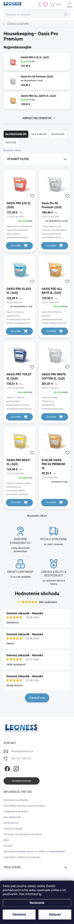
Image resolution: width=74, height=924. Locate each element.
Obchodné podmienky (16, 800)
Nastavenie (37, 902)
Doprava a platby (13, 828)
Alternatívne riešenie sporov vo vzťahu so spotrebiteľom (34, 851)
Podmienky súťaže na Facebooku (22, 857)
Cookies (8, 845)
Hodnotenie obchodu (37, 593)
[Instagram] (16, 768)
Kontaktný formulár (21, 781)
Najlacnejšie (39, 134)
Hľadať (65, 14)
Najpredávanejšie (16, 134)
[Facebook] (7, 768)
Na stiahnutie (11, 822)
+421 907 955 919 (21, 758)
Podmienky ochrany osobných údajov (24, 805)
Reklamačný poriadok (16, 811)
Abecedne (10, 142)
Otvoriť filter (18, 159)
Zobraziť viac (37, 698)
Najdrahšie (57, 134)
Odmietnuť (19, 914)
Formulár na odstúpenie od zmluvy (23, 834)
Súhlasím (55, 914)
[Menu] (69, 4)
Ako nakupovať (12, 817)
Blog (6, 840)
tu (40, 894)
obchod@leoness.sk (22, 751)
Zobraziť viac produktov (37, 118)
